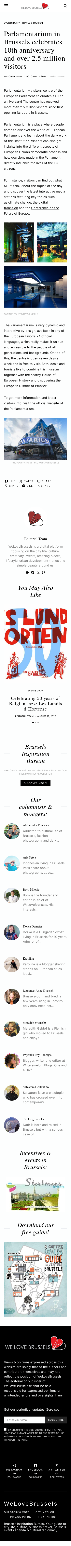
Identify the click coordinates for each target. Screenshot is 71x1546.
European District (17, 386)
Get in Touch (45, 1512)
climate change (19, 202)
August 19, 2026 (46, 716)
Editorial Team (13, 76)
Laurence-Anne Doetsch (38, 990)
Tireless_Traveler (33, 1119)
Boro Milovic (31, 889)
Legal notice (47, 1516)
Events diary (12, 22)
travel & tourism (32, 22)
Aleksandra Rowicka (36, 825)
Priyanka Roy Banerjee (37, 1055)
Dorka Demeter (32, 926)
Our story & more (16, 1512)
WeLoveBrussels (31, 1503)
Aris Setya (29, 857)
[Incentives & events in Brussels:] (35, 1194)
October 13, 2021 (36, 76)
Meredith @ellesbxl (35, 1022)
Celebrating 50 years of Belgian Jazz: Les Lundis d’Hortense (35, 703)
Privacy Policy (21, 1516)
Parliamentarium (22, 409)
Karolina (28, 958)
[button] (33, 722)
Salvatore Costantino (36, 1087)
